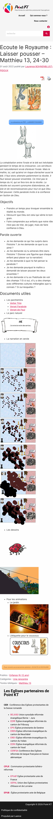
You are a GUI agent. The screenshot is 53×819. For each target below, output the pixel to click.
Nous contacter (40, 21)
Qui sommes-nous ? (38, 15)
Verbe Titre (15, 303)
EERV (13, 744)
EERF (12, 721)
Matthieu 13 (25, 683)
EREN (13, 731)
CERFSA (14, 750)
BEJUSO (14, 714)
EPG (12, 727)
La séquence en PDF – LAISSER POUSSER (26, 122)
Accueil (22, 15)
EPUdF (13, 776)
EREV (13, 737)
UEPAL (13, 782)
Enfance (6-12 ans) (19, 675)
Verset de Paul (17, 309)
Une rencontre (20, 679)
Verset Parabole (18, 306)
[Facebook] (48, 27)
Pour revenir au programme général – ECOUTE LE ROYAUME (26, 667)
